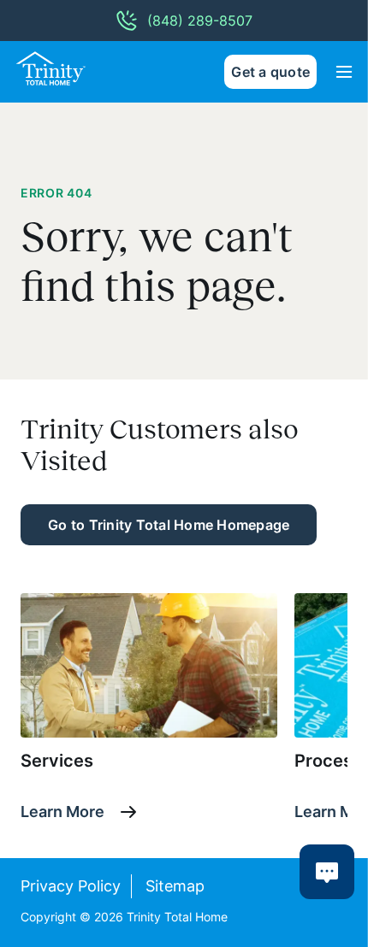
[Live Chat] (327, 871)
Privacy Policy (71, 886)
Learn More (62, 812)
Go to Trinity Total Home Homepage (168, 524)
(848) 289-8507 (199, 20)
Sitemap (175, 886)
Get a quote (270, 71)
